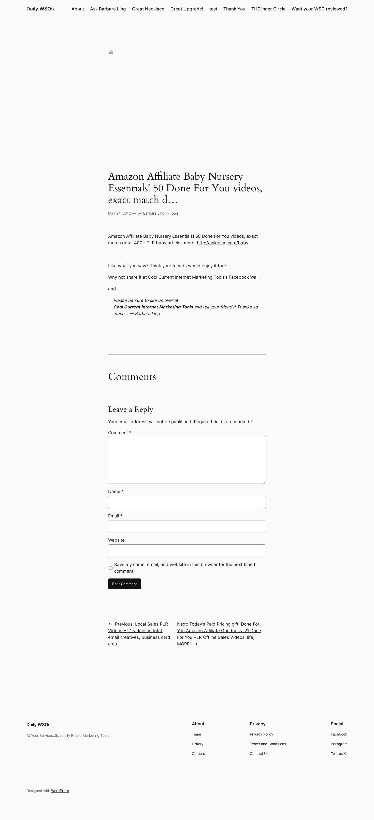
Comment (120, 432)
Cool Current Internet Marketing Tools (153, 306)
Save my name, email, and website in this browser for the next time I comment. (184, 568)
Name (116, 491)
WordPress (60, 790)
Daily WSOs (40, 9)
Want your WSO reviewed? (320, 8)
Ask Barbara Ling (108, 8)
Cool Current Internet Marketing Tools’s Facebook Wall (203, 277)
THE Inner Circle (268, 8)
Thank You (234, 8)
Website (116, 540)
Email (115, 515)
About (77, 8)
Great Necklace (148, 8)
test (213, 8)
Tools (174, 213)
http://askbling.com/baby (222, 242)
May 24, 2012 (119, 213)
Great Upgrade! (186, 8)
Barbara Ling (154, 213)
